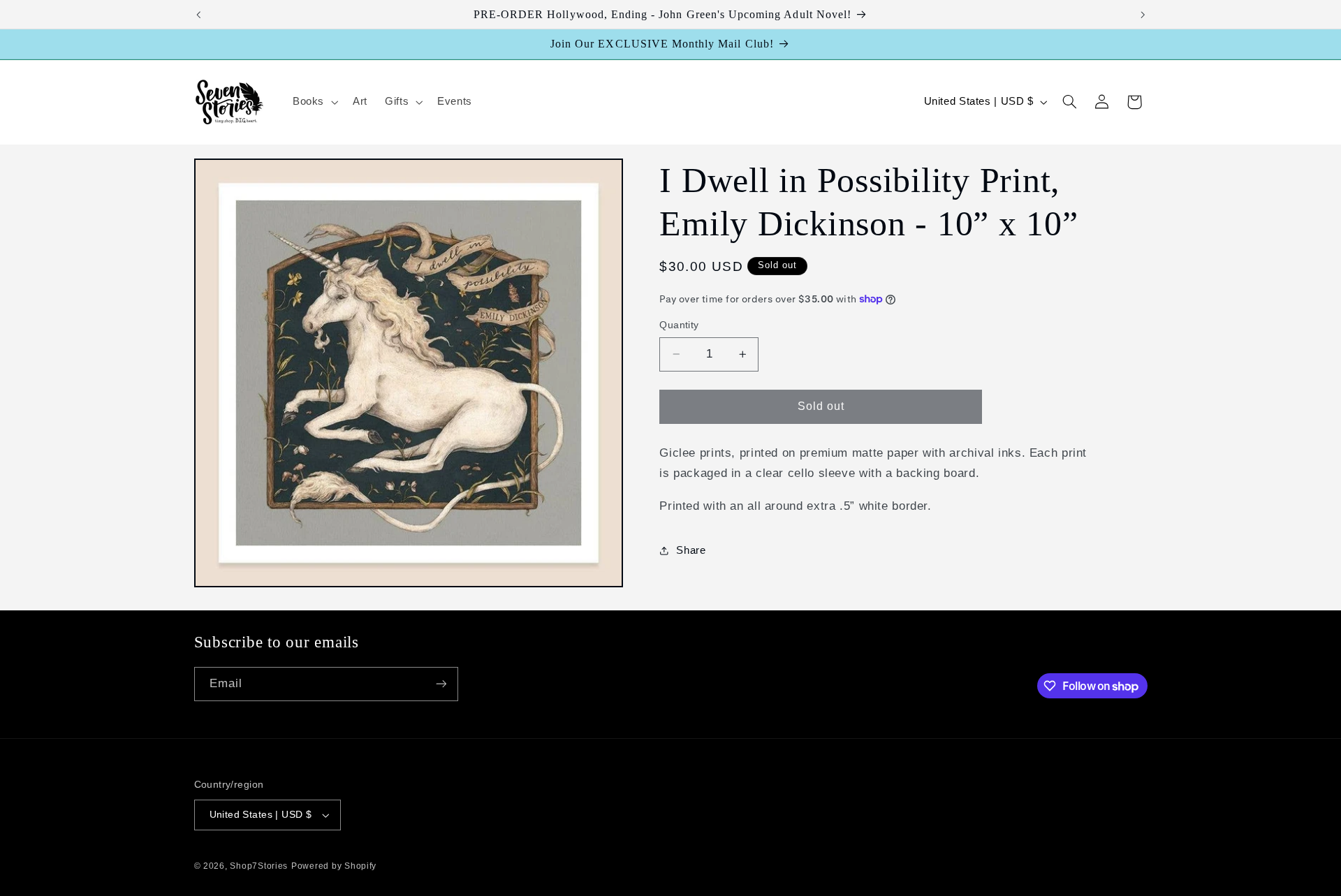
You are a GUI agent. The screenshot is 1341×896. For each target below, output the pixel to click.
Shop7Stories (259, 866)
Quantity (678, 325)
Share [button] (690, 550)
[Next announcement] (1142, 15)
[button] (314, 102)
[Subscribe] (441, 684)
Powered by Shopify (333, 866)
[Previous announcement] (198, 15)
